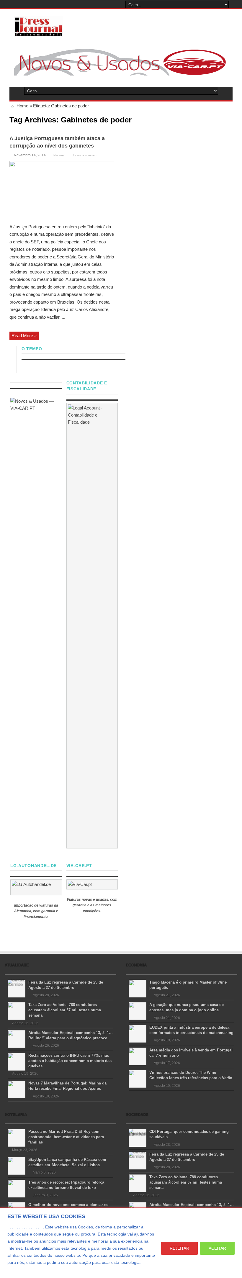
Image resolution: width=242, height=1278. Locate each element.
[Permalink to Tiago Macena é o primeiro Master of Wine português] (137, 988)
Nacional (59, 155)
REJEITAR (179, 1248)
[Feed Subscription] (225, 119)
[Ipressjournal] (38, 25)
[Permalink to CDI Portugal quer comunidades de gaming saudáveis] (137, 1137)
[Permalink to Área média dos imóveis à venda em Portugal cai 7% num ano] (137, 1056)
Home (21, 105)
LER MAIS (18, 1269)
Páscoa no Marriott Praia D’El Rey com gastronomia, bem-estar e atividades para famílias (66, 1136)
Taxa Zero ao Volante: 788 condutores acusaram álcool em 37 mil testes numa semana (64, 1010)
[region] (121, 1242)
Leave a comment (85, 155)
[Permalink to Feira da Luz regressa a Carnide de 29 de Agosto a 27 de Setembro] (16, 988)
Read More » (24, 335)
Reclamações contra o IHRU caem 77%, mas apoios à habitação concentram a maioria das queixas (70, 1060)
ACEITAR (217, 1248)
